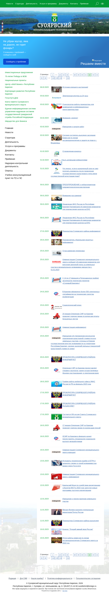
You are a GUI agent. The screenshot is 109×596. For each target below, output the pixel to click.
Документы (63, 4)
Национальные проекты (15, 80)
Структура (19, 4)
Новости (9, 4)
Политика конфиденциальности (59, 578)
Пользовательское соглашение (88, 578)
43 (93, 75)
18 (60, 75)
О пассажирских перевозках (73, 251)
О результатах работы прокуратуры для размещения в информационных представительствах (78, 107)
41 (86, 75)
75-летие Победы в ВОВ (16, 76)
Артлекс (64, 591)
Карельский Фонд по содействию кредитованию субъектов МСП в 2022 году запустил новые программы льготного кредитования (81, 487)
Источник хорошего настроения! (75, 87)
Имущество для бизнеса (16, 121)
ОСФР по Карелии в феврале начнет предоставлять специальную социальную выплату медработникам (78, 438)
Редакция (12, 578)
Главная (9, 128)
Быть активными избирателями (74, 160)
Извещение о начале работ (73, 127)
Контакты (74, 4)
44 (97, 75)
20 (67, 75)
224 (67, 78)
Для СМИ (23, 578)
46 (45, 78)
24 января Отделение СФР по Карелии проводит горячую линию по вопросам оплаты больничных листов (80, 316)
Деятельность (31, 4)
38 (74, 75)
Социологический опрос (72, 305)
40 (82, 75)
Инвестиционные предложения (19, 72)
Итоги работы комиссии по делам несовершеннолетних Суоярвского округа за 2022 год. (80, 540)
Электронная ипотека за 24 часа (75, 96)
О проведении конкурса (71, 151)
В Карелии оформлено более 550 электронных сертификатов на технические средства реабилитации (81, 294)
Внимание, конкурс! (70, 118)
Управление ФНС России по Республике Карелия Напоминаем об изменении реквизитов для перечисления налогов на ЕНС (81, 206)
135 (56, 78)
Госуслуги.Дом (11, 98)
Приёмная (84, 4)
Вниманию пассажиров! (71, 196)
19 (63, 75)
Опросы (9, 170)
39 (78, 75)
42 (89, 75)
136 (60, 78)
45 (41, 78)
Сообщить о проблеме (16, 62)
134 (52, 78)
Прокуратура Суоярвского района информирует (81, 231)
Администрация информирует (74, 327)
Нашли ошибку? (37, 578)
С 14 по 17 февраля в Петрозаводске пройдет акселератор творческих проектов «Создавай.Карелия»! (80, 280)
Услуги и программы (48, 4)
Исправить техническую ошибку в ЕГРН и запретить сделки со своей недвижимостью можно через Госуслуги (79, 463)
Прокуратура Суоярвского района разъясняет (80, 521)
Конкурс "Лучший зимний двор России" (77, 529)
